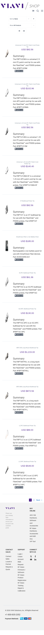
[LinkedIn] (35, 559)
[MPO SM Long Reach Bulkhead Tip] (6, 356)
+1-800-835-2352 (12, 614)
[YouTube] (31, 559)
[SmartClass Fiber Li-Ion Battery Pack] (6, 245)
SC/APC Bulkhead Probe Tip (27, 309)
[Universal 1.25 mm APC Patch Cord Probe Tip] (6, 170)
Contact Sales (8, 557)
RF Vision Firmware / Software (21, 569)
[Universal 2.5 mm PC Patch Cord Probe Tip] (6, 53)
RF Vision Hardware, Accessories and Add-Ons (34, 533)
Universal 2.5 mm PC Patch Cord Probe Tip (27, 46)
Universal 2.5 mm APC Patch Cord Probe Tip (27, 85)
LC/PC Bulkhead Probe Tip (27, 425)
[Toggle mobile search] (38, 11)
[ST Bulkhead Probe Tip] (6, 209)
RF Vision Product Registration (22, 577)
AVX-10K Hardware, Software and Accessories (34, 520)
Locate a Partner (9, 563)
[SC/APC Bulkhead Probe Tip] (6, 317)
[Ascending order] (33, 19)
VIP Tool (32, 541)
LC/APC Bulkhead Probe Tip (27, 461)
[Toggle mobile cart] (33, 11)
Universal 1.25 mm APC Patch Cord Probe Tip (27, 162)
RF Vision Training (21, 584)
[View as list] (24, 31)
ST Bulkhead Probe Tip (27, 201)
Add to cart (19, 71)
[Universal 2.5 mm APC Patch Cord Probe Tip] (6, 92)
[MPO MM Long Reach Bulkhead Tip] (6, 395)
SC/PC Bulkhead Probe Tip (27, 273)
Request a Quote (9, 568)
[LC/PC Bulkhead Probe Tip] (6, 434)
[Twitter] (31, 556)
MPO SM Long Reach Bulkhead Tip (27, 348)
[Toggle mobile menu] (42, 11)
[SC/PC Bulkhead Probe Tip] (6, 281)
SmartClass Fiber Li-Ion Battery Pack (27, 237)
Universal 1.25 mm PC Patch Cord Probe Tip (27, 124)
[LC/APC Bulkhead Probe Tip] (6, 470)
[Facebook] (35, 556)
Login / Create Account (21, 556)
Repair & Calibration (21, 589)
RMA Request (20, 563)
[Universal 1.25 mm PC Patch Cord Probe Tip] (6, 131)
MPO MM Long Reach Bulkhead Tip (27, 386)
